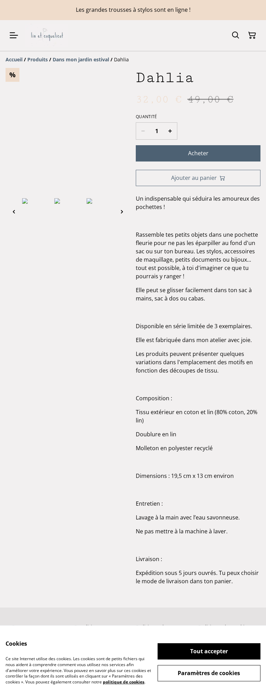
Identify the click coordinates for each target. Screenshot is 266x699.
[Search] (235, 35)
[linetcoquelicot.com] (46, 35)
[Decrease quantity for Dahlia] (143, 131)
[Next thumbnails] (122, 211)
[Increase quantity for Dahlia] (170, 131)
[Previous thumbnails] (14, 211)
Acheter (198, 153)
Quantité (146, 116)
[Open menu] (14, 35)
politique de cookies (123, 682)
